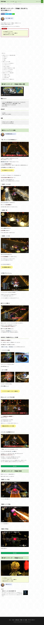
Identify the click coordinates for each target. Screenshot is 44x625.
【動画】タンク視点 (6, 74)
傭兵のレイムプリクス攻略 (6, 61)
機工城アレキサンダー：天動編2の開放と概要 (8, 55)
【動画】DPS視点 (6, 77)
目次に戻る (14, 466)
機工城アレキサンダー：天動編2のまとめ (8, 79)
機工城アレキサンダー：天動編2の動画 (7, 72)
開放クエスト (5, 56)
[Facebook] (3, 14)
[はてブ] (10, 14)
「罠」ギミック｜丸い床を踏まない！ (8, 63)
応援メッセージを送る (23, 619)
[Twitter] (6, 14)
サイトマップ (19, 1)
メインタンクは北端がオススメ (7, 71)
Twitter (13, 619)
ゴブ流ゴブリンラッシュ (7, 64)
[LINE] (13, 14)
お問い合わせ (17, 619)
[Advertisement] (15, 44)
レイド (16, 1)
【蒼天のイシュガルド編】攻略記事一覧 (9, 590)
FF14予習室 (3, 1)
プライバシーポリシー (31, 619)
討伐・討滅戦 (12, 1)
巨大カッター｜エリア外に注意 (7, 69)
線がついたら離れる (6, 66)
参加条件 (4, 58)
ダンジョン (8, 1)
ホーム (10, 619)
